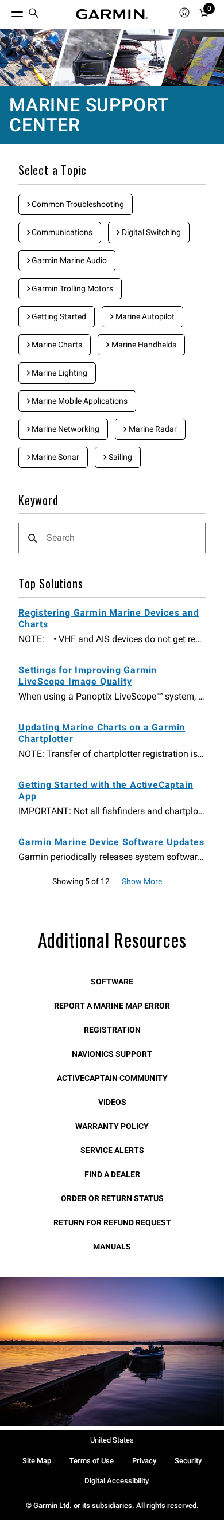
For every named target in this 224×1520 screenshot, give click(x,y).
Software (112, 981)
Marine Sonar (54, 457)
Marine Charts (56, 344)
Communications (61, 232)
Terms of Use (91, 1460)
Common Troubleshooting (77, 204)
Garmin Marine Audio (68, 260)
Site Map (36, 1460)
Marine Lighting (58, 372)
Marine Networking (64, 428)
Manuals (112, 1246)
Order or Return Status (112, 1198)
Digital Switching (150, 232)
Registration (112, 1029)
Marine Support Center (88, 115)
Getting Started (58, 316)
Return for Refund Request (112, 1222)
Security (188, 1460)
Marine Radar (152, 428)
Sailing (119, 457)
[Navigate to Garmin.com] (112, 14)
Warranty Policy (112, 1126)
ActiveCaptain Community (112, 1078)
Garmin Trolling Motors (71, 288)
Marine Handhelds (143, 344)
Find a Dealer (112, 1174)
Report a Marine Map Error (112, 1005)
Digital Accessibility (116, 1480)
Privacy (144, 1460)
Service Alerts (112, 1150)
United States (112, 1440)
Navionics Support (112, 1053)
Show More (142, 881)
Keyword (38, 501)
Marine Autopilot (144, 316)
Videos (112, 1102)
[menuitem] (34, 14)
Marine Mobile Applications (79, 400)
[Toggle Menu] (7, 11)
